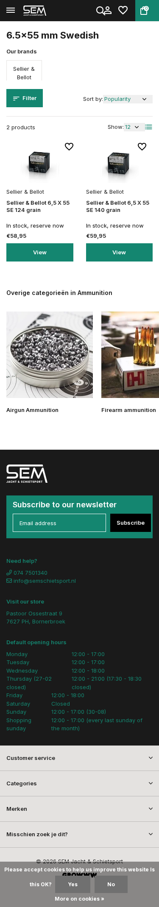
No (111, 884)
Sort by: (93, 98)
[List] (149, 127)
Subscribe (131, 522)
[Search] (101, 10)
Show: (116, 126)
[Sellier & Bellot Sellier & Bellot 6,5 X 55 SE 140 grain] (119, 164)
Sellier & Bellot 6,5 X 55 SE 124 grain (38, 206)
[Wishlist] (123, 11)
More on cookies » (79, 899)
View (40, 252)
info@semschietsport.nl (45, 580)
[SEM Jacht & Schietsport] (45, 11)
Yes (73, 884)
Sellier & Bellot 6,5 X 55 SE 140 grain (117, 206)
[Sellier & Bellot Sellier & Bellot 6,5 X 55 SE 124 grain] (39, 164)
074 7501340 (29, 572)
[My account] (107, 10)
